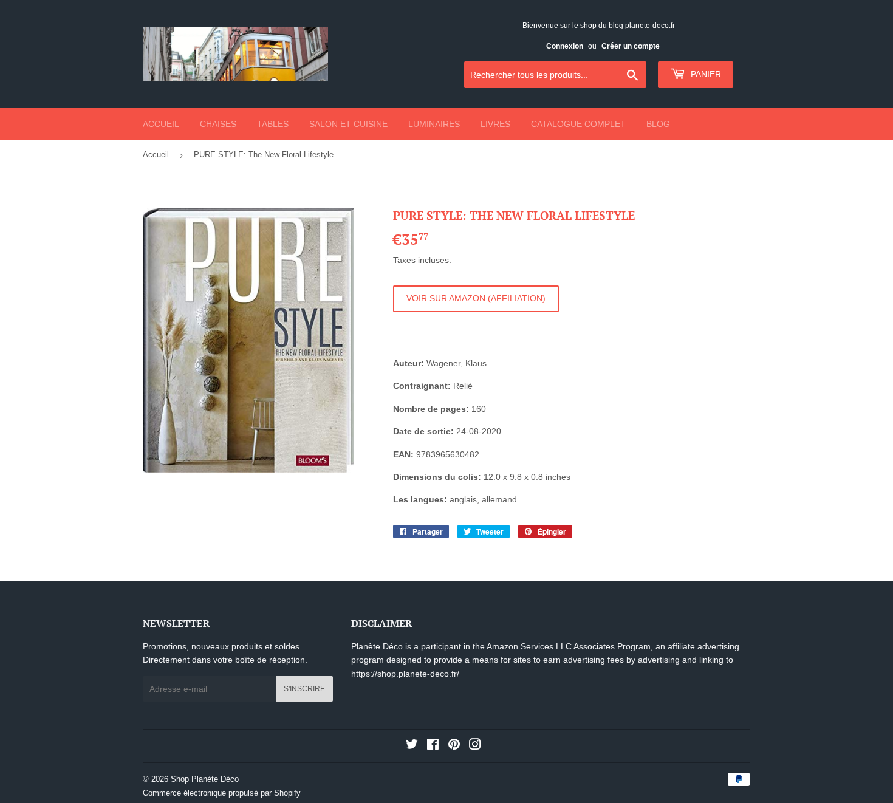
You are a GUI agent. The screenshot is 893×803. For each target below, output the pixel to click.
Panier (704, 74)
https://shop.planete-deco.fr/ (405, 673)
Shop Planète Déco (205, 779)
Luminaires (434, 124)
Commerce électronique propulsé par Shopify (222, 793)
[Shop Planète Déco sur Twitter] (412, 746)
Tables (273, 124)
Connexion (564, 46)
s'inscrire (304, 689)
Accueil (161, 124)
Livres (495, 124)
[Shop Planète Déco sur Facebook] (432, 746)
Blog (658, 124)
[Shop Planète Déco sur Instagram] (475, 746)
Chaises (218, 124)
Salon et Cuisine (348, 124)
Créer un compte (630, 46)
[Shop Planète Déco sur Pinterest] (454, 746)
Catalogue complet (578, 124)
